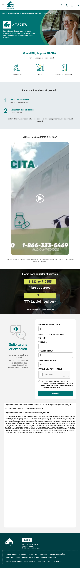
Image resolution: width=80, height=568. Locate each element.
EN (78, 5)
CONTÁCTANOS (34, 558)
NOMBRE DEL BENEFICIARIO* (49, 325)
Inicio (3, 13)
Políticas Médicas (54, 561)
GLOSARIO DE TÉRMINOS (48, 558)
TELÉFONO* (42, 342)
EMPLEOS (24, 558)
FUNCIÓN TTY (42, 561)
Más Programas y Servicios (31, 13)
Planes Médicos (13, 13)
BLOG (26, 540)
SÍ (40, 338)
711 (40, 295)
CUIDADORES (43, 554)
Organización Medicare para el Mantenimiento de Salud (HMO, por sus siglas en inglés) (37, 405)
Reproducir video (40, 198)
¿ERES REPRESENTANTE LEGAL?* (51, 334)
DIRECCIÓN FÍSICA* (45, 351)
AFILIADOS (22, 554)
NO (45, 338)
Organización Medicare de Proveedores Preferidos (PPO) (25, 413)
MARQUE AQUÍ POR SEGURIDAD (50, 369)
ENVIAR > (55, 394)
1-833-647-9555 (40, 281)
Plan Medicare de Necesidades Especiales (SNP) (23, 409)
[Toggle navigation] (3, 5)
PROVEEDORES (32, 554)
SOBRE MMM (10, 558)
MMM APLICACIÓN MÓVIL (57, 554)
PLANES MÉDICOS (11, 554)
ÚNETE (18, 558)
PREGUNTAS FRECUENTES (14, 561)
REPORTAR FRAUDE (30, 561)
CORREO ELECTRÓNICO (47, 360)
